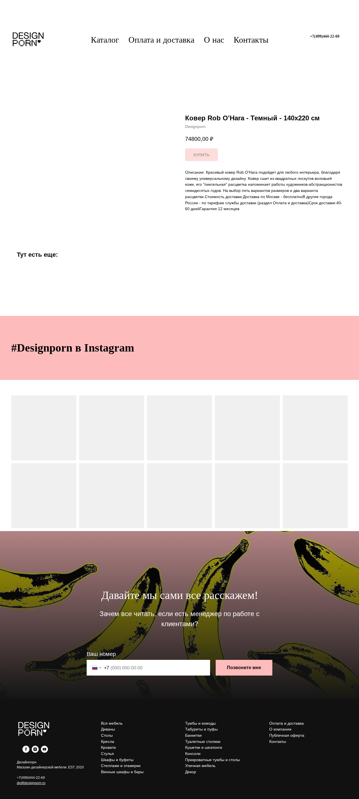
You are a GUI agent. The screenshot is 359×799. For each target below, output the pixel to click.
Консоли (193, 753)
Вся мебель (112, 723)
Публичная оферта (286, 735)
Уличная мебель (200, 765)
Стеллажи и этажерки (121, 765)
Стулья (107, 753)
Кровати (108, 747)
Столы (107, 735)
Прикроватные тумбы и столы (212, 759)
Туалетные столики (202, 741)
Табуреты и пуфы (201, 729)
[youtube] (44, 751)
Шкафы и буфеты (117, 759)
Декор (190, 772)
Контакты (251, 39)
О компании (280, 729)
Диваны (108, 729)
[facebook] (25, 751)
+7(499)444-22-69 (31, 778)
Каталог (105, 39)
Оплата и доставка (161, 39)
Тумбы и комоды (200, 723)
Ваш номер (101, 654)
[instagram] (35, 751)
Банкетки (193, 735)
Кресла (107, 741)
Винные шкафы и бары (122, 772)
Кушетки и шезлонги (203, 747)
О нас (214, 39)
